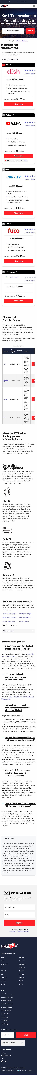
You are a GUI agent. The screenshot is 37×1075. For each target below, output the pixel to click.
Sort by (4, 59)
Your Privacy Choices (25, 1070)
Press (2, 1058)
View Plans (20, 104)
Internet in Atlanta (6, 1000)
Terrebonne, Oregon (9, 617)
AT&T (2, 961)
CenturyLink (4, 964)
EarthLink (4, 977)
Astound (3, 957)
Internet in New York (7, 997)
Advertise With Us (6, 1055)
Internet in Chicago (6, 1007)
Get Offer (24, 161)
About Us (3, 1053)
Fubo (5, 417)
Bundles (25, 41)
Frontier (3, 981)
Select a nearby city (9, 625)
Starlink (21, 971)
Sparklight (22, 964)
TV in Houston (5, 1020)
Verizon (21, 977)
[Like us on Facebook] (2, 1062)
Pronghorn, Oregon (25, 617)
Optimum (22, 961)
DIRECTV (6, 399)
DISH (5, 364)
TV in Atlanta (4, 1017)
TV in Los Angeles (6, 1010)
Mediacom (22, 957)
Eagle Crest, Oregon (8, 621)
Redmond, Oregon (25, 614)
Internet (18, 41)
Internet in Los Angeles (8, 994)
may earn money (13, 1)
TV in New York (5, 1014)
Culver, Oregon (24, 621)
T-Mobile (21, 974)
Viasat (21, 981)
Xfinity (21, 984)
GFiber (3, 984)
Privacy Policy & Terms (7, 1070)
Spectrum (22, 967)
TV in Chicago (5, 1024)
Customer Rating (30, 73)
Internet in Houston (7, 1004)
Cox (2, 967)
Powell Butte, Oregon (9, 614)
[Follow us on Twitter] (5, 1062)
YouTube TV (6, 380)
